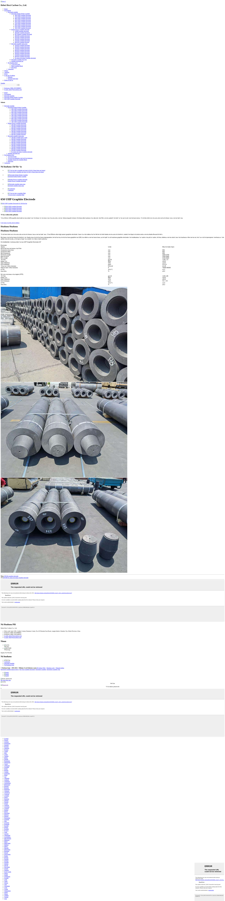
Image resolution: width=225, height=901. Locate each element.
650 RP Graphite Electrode (18, 150)
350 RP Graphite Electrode (22, 48)
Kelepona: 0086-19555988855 (12, 88)
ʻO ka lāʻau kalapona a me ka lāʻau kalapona (20, 158)
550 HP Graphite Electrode (22, 40)
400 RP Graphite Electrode (22, 50)
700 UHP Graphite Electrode (23, 28)
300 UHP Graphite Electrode (23, 15)
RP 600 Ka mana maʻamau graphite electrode (15, 577)
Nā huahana (7, 10)
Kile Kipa (14, 67)
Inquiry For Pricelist (6, 652)
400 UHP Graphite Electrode (23, 18)
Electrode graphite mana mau (19, 44)
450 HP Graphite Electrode (22, 37)
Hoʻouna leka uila (6, 680)
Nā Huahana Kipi (13, 63)
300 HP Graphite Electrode (22, 32)
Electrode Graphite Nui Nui (19, 59)
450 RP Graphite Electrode (22, 51)
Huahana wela (51, 668)
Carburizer (11, 69)
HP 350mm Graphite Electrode (23, 34)
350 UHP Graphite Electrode (23, 17)
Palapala (10, 77)
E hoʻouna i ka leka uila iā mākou (10, 223)
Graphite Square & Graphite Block (17, 159)
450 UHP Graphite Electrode (23, 20)
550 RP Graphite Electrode (22, 55)
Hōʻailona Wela (41, 668)
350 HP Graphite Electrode (18, 126)
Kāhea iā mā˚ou (8, 80)
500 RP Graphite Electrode (22, 53)
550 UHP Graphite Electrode (23, 23)
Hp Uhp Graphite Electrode (27, 669)
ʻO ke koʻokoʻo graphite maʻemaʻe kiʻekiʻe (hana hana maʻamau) (26, 172)
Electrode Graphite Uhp (53, 669)
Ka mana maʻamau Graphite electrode (25, 58)
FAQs (6, 74)
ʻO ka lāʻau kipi (15, 64)
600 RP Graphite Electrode (22, 56)
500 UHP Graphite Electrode (23, 21)
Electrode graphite (13, 12)
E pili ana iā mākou (9, 75)
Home (6, 9)
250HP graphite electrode (22, 31)
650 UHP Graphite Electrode (23, 26)
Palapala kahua (60, 668)
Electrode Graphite (41, 669)
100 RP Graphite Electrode (22, 45)
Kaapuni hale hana (13, 78)
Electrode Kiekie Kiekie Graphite (20, 13)
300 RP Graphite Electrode (22, 47)
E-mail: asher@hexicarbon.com (13, 89)
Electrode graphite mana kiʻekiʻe (10, 669)
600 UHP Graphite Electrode (23, 25)
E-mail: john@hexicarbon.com (12, 637)
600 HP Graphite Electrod (22, 42)
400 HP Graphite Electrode (22, 36)
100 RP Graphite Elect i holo (19, 137)
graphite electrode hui (17, 61)
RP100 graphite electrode (11, 576)
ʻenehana (6, 72)
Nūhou (6, 70)
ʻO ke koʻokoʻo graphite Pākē (16, 195)
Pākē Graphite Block (17, 66)
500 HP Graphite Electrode (22, 39)
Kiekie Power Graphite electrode (20, 29)
